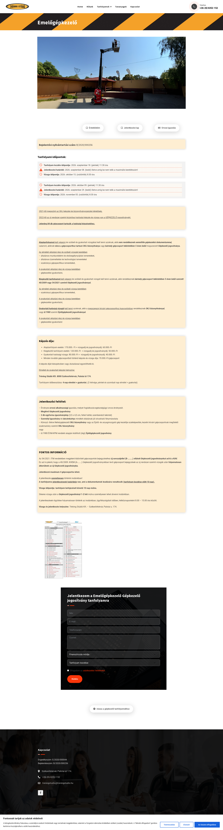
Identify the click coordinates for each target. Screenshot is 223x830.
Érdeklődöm (94, 128)
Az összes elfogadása (207, 825)
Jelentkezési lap (131, 128)
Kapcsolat (135, 6)
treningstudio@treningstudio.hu (57, 783)
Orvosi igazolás (168, 128)
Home (80, 6)
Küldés (75, 679)
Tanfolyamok (103, 6)
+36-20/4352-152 (209, 8)
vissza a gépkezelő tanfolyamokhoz (113, 709)
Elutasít (186, 825)
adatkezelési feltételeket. (94, 670)
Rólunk (90, 6)
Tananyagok (121, 6)
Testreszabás (169, 825)
